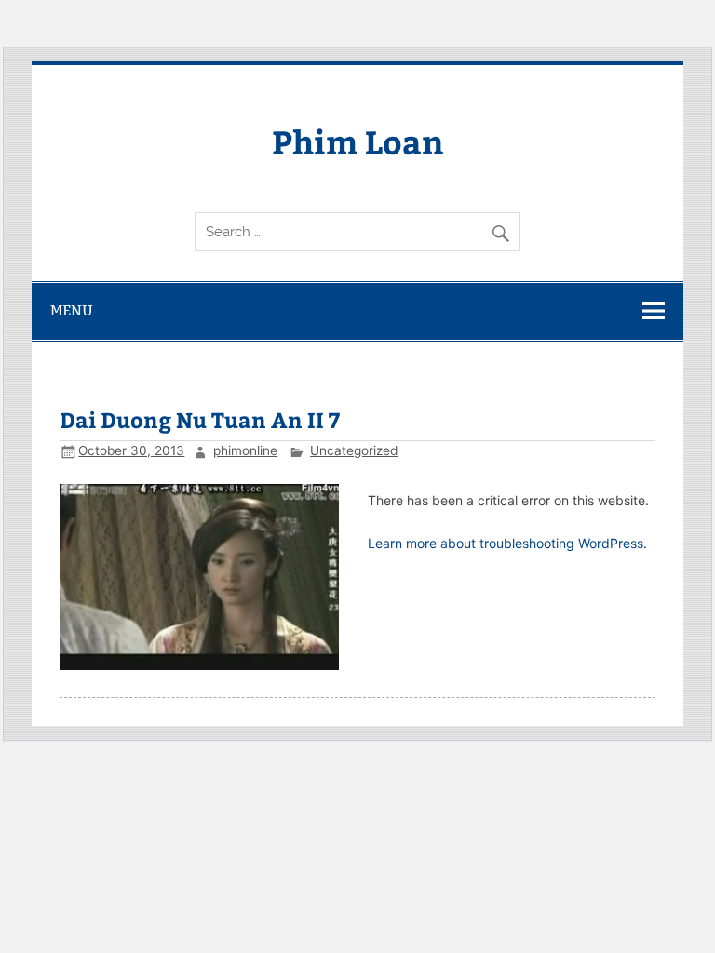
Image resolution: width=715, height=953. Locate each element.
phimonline (245, 450)
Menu (71, 310)
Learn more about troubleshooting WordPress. (507, 543)
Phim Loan (358, 141)
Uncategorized (354, 450)
